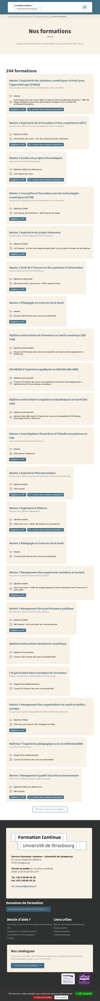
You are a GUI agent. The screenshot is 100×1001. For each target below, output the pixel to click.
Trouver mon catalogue (26, 965)
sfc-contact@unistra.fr (23, 886)
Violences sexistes (62, 935)
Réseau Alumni (60, 928)
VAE (9, 928)
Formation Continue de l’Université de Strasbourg (33, 17)
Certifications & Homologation (21, 935)
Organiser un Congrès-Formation (22, 931)
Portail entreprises (62, 931)
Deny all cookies (44, 997)
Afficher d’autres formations (50, 809)
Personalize (61, 997)
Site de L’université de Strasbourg (69, 924)
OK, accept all (85, 994)
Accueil (10, 17)
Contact (10, 938)
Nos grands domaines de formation (27, 909)
